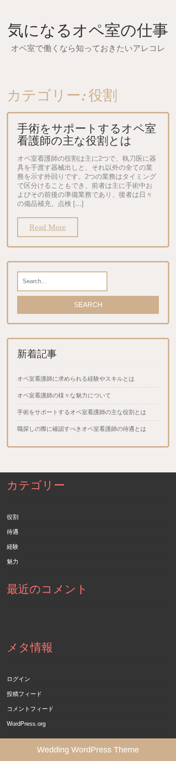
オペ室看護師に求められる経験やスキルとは (75, 378)
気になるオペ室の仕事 (88, 30)
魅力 (13, 561)
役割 (13, 517)
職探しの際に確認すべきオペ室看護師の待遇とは (81, 428)
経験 (13, 546)
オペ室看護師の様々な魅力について (64, 395)
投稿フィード (24, 694)
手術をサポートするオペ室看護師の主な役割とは (86, 134)
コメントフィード (30, 708)
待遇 (13, 531)
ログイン (18, 679)
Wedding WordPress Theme (88, 749)
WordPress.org (26, 723)
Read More (47, 227)
